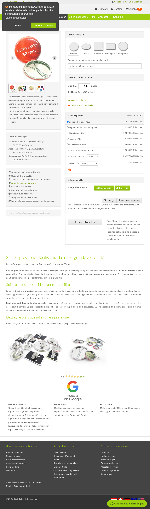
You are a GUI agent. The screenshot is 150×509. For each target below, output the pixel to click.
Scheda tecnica (13, 456)
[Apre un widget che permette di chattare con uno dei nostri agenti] (127, 504)
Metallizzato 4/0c (77, 133)
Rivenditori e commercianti (65, 463)
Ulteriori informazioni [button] (16, 18)
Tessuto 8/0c (75, 139)
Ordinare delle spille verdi (65, 474)
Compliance (106, 474)
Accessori (103, 17)
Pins (93, 17)
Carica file (123, 188)
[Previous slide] (13, 58)
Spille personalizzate (15, 459)
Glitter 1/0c (74, 163)
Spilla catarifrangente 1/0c (81, 150)
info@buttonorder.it (15, 2)
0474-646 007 (34, 2)
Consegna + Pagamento (64, 456)
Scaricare (102, 9)
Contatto (105, 452)
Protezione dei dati (109, 463)
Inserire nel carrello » (85, 222)
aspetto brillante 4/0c (79, 122)
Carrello (134, 9)
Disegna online (105, 188)
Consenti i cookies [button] (43, 25)
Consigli (110, 200)
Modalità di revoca (109, 467)
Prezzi (56, 459)
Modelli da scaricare (130, 200)
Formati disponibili (14, 452)
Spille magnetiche (78, 17)
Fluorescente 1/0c (77, 145)
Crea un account (133, 2)
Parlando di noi (108, 456)
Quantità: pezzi (82, 86)
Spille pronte (59, 477)
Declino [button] (17, 25)
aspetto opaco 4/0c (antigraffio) (83, 127)
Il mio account (59, 452)
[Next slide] (54, 58)
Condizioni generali (110, 470)
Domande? (11, 470)
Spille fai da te (12, 467)
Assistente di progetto (16, 463)
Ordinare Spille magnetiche (66, 470)
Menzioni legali (108, 459)
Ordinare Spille (60, 467)
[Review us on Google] (73, 390)
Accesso (118, 2)
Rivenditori (117, 17)
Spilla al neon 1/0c (77, 156)
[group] (12, 88)
